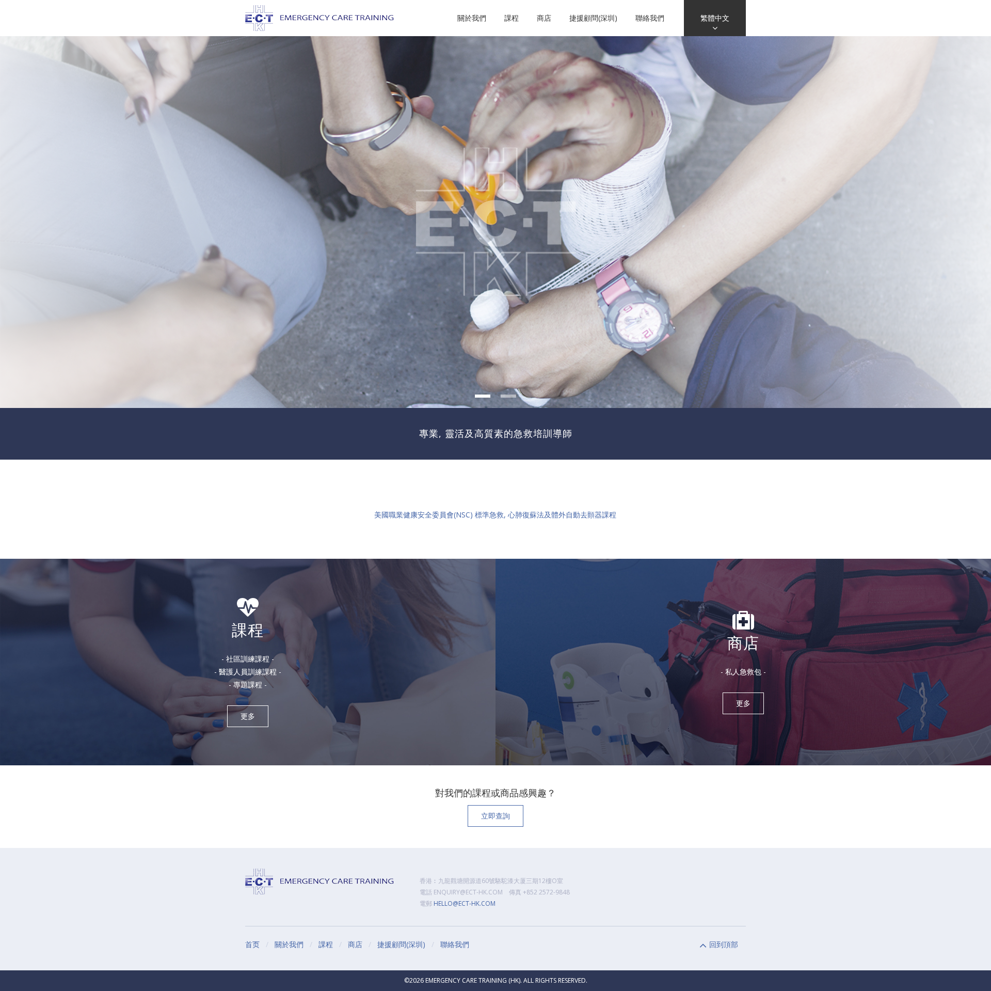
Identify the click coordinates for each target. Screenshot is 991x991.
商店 (544, 18)
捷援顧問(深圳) (593, 18)
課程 (511, 18)
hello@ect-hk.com (465, 903)
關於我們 (471, 18)
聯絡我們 (649, 18)
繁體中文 (714, 18)
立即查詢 (495, 816)
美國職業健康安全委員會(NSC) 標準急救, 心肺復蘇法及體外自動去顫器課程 (495, 515)
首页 (252, 944)
